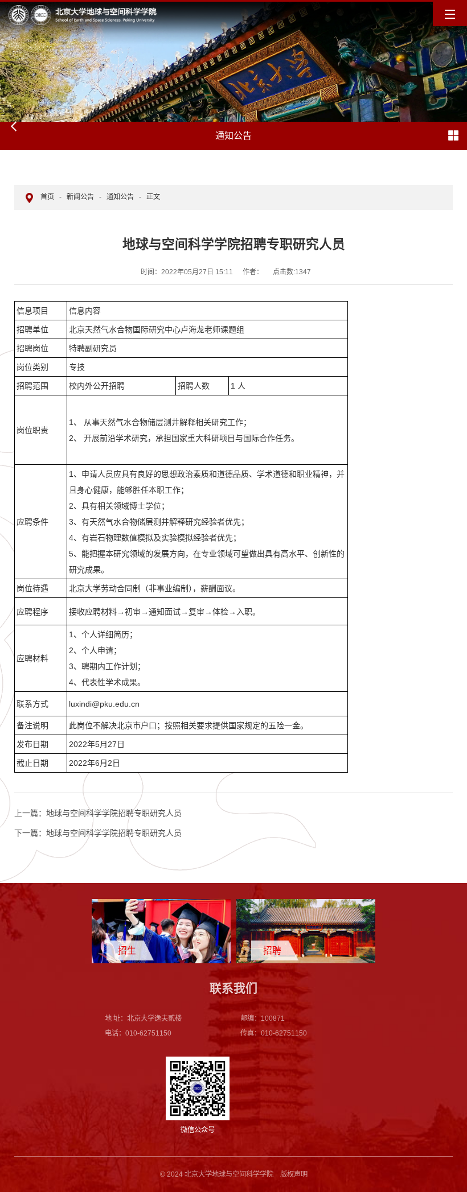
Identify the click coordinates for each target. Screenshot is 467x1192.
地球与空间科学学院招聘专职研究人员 (98, 813)
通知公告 (120, 197)
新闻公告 (80, 197)
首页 (47, 197)
